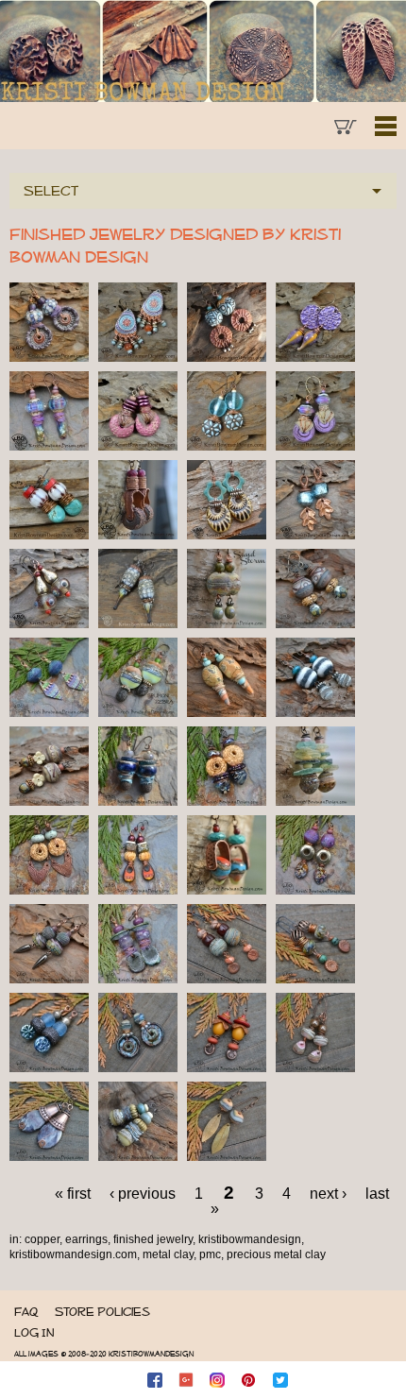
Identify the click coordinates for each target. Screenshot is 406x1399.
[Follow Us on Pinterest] (251, 1379)
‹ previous (143, 1194)
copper (42, 1239)
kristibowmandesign (249, 1239)
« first (73, 1194)
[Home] (203, 51)
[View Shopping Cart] (346, 128)
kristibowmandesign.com (73, 1254)
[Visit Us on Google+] (187, 1379)
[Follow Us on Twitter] (282, 1379)
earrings (86, 1239)
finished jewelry (153, 1239)
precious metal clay (276, 1254)
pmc (210, 1254)
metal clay (168, 1254)
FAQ (26, 1312)
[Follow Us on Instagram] (219, 1379)
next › (328, 1194)
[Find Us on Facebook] (156, 1379)
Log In (34, 1332)
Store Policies (102, 1312)
